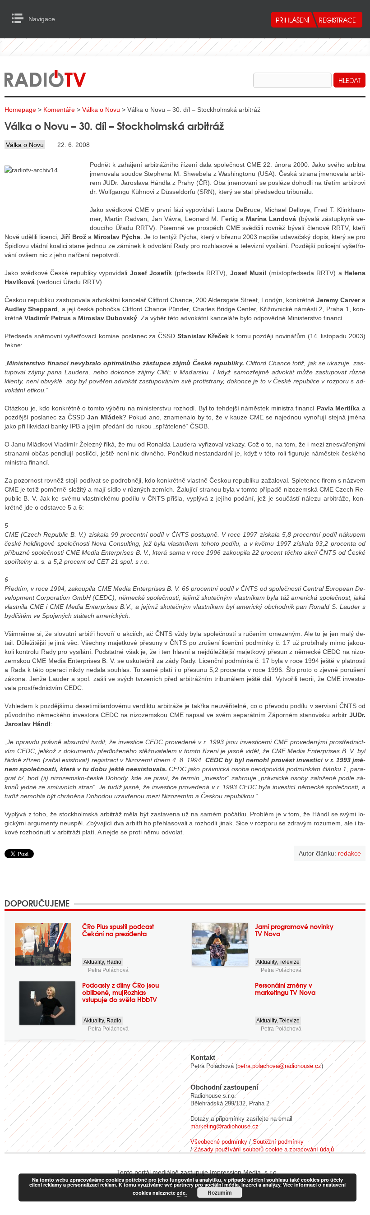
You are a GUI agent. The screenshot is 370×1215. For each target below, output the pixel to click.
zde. (182, 1192)
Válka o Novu (101, 109)
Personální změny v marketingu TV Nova (285, 988)
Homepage (20, 109)
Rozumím (220, 1192)
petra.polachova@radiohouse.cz (279, 1066)
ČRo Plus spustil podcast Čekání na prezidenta (118, 930)
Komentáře (59, 109)
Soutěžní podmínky (278, 1141)
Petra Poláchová (108, 970)
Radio (113, 962)
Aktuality (93, 962)
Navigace (20, 18)
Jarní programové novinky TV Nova (294, 930)
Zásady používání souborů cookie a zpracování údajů (264, 1149)
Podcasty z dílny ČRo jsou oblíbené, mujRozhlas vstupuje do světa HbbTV (120, 992)
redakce (349, 853)
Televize (289, 962)
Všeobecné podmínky (218, 1141)
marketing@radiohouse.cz (224, 1126)
